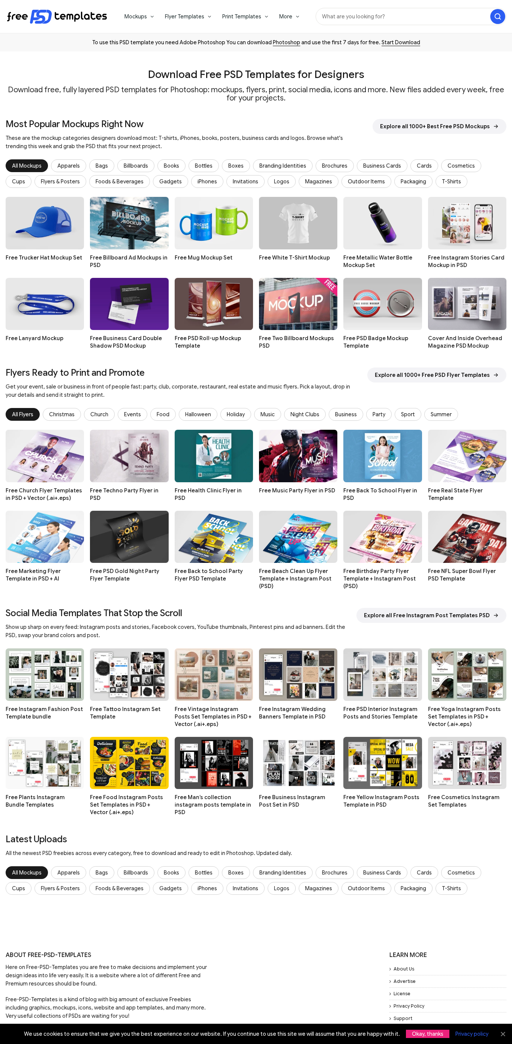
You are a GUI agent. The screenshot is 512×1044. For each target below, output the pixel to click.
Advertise (405, 981)
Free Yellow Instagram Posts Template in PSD (381, 801)
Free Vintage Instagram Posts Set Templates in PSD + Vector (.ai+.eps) (213, 717)
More (285, 16)
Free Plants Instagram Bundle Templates (35, 801)
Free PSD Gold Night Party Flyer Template (124, 575)
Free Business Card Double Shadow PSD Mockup (126, 342)
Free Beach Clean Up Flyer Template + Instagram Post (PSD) (295, 579)
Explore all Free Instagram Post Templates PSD (427, 615)
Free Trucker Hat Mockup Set (44, 257)
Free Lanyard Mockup (34, 338)
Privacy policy (471, 1033)
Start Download (401, 42)
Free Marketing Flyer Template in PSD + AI (33, 575)
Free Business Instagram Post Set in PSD (292, 801)
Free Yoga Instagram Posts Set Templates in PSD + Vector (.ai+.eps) (464, 717)
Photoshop (286, 42)
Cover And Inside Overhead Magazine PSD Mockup (465, 342)
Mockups (135, 16)
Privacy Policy (409, 1006)
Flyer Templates (184, 16)
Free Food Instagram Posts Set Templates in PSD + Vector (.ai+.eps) (126, 805)
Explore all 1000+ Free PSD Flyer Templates (432, 375)
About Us (404, 969)
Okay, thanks (427, 1033)
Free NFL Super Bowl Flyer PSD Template (462, 575)
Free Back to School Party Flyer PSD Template (209, 575)
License (402, 993)
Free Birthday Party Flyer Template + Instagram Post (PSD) (379, 579)
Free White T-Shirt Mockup (294, 257)
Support (403, 1018)
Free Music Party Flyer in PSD (297, 490)
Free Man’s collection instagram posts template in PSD (213, 805)
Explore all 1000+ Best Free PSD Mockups (435, 126)
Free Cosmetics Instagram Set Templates (464, 801)
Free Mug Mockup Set (203, 257)
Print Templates (241, 16)
